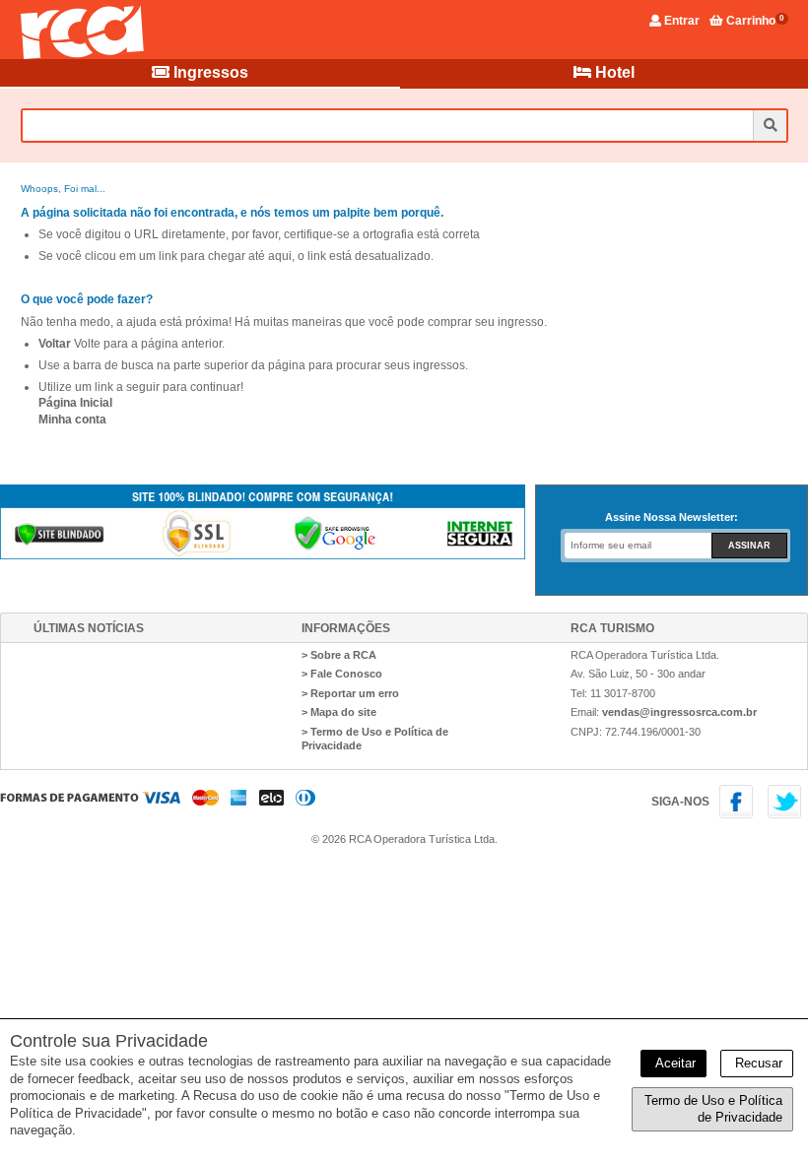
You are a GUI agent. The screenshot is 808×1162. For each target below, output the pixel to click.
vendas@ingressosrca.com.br (679, 712)
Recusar (756, 1063)
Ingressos (208, 72)
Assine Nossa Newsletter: (671, 517)
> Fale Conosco (342, 673)
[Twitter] (785, 814)
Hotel (613, 72)
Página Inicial (75, 403)
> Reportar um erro (350, 693)
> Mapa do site (339, 712)
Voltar (54, 344)
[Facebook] (739, 814)
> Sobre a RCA (339, 655)
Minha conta (72, 419)
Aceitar (673, 1063)
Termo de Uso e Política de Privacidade (713, 1109)
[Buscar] (769, 125)
